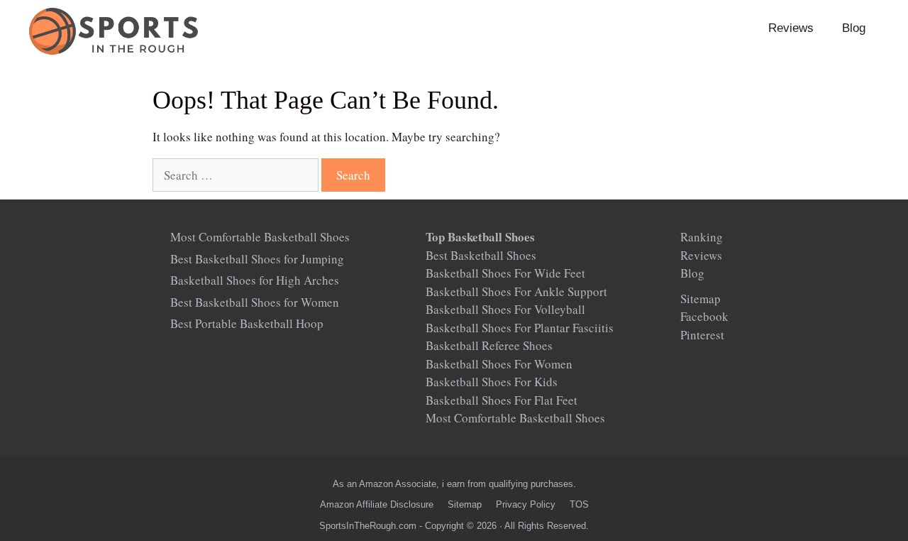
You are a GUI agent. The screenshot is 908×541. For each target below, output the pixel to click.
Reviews (791, 28)
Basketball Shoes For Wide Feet (505, 273)
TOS (579, 504)
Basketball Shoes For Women (499, 364)
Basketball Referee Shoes (489, 345)
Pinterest (702, 335)
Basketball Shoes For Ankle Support (516, 291)
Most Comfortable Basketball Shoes (260, 237)
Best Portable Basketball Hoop (246, 323)
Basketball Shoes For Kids (492, 381)
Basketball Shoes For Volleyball (505, 309)
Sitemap (700, 298)
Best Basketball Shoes (481, 255)
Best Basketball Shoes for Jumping (257, 259)
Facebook (704, 316)
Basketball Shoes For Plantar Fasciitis (520, 327)
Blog (853, 28)
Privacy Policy (525, 504)
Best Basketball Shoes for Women (254, 302)
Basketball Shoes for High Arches (254, 280)
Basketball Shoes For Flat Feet (501, 400)
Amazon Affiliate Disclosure (376, 504)
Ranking (701, 237)
